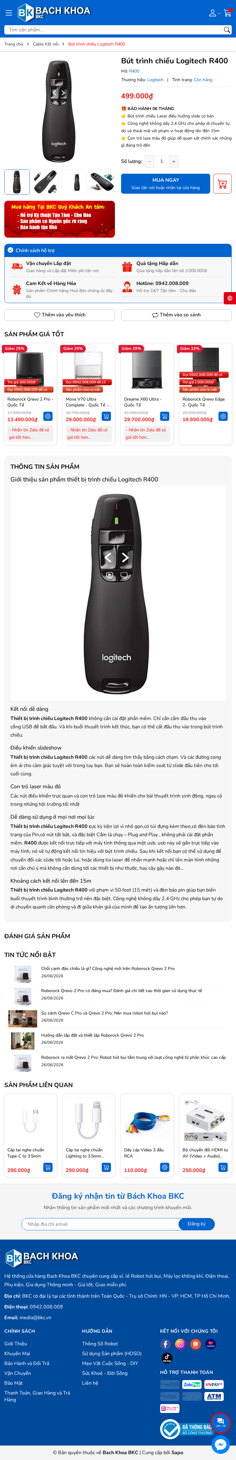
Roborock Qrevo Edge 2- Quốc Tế (204, 402)
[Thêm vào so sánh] (47, 382)
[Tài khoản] (214, 12)
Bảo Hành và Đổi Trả (26, 1363)
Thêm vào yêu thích (63, 314)
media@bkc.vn (35, 1317)
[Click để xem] (59, 111)
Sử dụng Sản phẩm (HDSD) (112, 1353)
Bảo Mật (13, 1383)
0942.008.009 (172, 283)
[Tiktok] (167, 1358)
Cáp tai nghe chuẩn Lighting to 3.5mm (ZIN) (84, 1156)
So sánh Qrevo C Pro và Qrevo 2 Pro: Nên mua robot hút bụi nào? (104, 1013)
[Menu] (9, 12)
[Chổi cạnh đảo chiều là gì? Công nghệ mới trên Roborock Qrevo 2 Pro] (22, 974)
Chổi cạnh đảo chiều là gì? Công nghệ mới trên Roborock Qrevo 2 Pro (108, 968)
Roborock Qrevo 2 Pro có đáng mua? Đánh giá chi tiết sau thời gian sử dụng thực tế (121, 991)
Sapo (177, 1452)
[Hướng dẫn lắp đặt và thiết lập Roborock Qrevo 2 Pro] (22, 1041)
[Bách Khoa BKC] (54, 12)
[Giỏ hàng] (228, 12)
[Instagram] (180, 1344)
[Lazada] (210, 1344)
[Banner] (59, 219)
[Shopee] (195, 1344)
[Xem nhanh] (47, 356)
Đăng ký (197, 1224)
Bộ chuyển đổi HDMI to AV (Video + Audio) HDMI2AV (205, 1156)
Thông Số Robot (100, 1343)
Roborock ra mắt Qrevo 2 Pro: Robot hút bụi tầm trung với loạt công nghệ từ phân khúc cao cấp (133, 1057)
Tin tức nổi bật (30, 955)
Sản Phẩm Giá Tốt (34, 334)
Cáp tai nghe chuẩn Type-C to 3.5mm (25, 1153)
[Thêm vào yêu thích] (47, 369)
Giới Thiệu (15, 1343)
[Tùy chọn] (48, 416)
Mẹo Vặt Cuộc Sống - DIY (110, 1363)
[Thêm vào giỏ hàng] (106, 416)
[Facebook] (165, 1344)
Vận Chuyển (17, 1373)
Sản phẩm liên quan (38, 1085)
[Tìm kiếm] (227, 29)
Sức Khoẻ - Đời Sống (105, 1373)
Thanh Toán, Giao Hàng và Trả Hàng (37, 1396)
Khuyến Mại (17, 1353)
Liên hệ (90, 1383)
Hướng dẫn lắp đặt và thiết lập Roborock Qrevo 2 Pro (92, 1035)
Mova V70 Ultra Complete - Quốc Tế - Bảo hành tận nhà (87, 405)
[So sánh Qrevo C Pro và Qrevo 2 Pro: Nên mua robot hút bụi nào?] (22, 1018)
